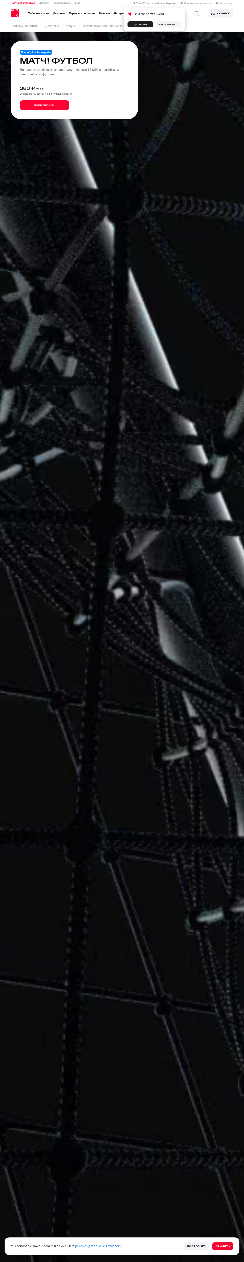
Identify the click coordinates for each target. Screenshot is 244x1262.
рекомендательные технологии (99, 1246)
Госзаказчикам (62, 3)
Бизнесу (44, 3)
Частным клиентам (23, 3)
